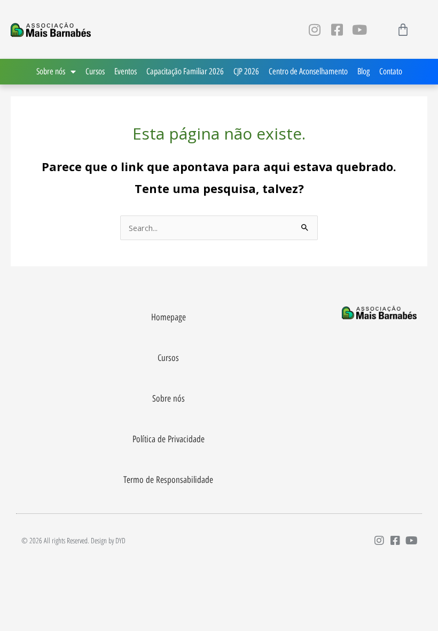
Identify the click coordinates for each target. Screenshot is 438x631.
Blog (363, 71)
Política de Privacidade (168, 439)
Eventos (125, 71)
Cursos (95, 71)
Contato (390, 71)
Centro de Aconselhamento (308, 71)
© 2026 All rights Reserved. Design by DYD (73, 540)
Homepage (168, 317)
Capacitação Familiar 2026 (185, 71)
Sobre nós (50, 71)
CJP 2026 (246, 71)
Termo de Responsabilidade (168, 479)
